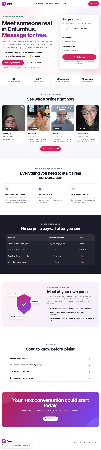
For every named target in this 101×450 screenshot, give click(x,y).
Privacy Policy (79, 63)
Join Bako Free (79, 57)
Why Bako (49, 4)
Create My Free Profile (13, 63)
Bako (9, 3)
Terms (81, 61)
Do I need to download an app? (23, 378)
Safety (57, 4)
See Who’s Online (34, 63)
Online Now (39, 4)
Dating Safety (78, 443)
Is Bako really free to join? (21, 358)
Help (64, 4)
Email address (67, 37)
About (70, 443)
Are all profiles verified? (20, 371)
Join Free (93, 4)
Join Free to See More (50, 149)
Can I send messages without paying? (26, 365)
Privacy (91, 443)
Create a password (68, 46)
